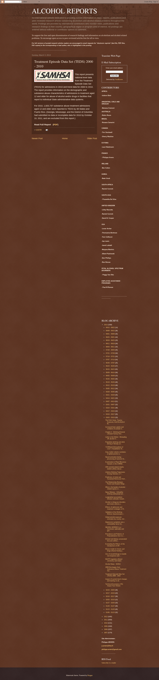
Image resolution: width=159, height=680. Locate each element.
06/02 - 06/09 (110, 375)
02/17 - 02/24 (110, 593)
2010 (106, 623)
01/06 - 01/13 (110, 612)
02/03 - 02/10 (110, 599)
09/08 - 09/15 (110, 331)
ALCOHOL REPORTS (64, 10)
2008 (106, 629)
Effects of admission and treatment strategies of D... (115, 508)
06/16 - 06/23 (110, 369)
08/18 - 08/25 (110, 340)
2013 (106, 325)
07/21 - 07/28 (110, 353)
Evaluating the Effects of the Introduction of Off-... (115, 545)
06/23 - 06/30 (110, 366)
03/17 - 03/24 (110, 411)
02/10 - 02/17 (110, 596)
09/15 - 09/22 (110, 327)
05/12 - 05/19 (110, 385)
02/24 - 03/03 (110, 590)
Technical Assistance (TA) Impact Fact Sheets (114, 585)
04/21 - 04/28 (110, 395)
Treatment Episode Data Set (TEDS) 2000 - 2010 (115, 575)
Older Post (92, 138)
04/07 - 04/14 (110, 401)
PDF (55, 124)
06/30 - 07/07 (110, 363)
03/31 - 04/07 (110, 404)
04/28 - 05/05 (110, 392)
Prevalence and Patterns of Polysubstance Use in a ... (115, 535)
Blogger (89, 675)
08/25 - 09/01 (110, 337)
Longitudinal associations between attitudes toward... (115, 498)
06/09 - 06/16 (110, 372)
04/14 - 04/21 (110, 398)
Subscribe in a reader (109, 663)
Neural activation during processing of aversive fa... (115, 458)
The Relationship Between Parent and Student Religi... (115, 483)
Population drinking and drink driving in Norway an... (115, 443)
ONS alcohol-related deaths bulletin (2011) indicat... (114, 468)
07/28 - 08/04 (110, 350)
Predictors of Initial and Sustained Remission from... (115, 478)
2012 (106, 616)
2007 (106, 633)
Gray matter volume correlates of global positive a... (115, 453)
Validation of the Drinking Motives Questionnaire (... (115, 513)
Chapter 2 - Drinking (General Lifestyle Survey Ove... (115, 433)
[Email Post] (46, 130)
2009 (106, 626)
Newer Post (37, 138)
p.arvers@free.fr (107, 646)
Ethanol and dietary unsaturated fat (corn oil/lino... (116, 540)
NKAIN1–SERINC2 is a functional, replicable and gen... (114, 529)
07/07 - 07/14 (110, 359)
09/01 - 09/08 (110, 334)
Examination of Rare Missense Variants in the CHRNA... (115, 463)
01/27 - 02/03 (110, 603)
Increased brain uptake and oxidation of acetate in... (114, 428)
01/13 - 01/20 (110, 609)
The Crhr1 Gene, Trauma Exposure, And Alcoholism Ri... (115, 422)
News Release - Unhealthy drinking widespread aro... (114, 493)
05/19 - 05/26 (110, 382)
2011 (106, 620)
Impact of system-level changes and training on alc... (116, 580)
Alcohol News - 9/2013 (112, 564)
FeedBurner (119, 79)
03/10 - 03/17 (110, 414)
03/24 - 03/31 (110, 408)
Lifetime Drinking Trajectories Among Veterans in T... (115, 473)
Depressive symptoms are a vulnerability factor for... (114, 523)
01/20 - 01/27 (110, 606)
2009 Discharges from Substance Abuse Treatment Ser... (115, 569)
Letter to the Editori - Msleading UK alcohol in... (116, 438)
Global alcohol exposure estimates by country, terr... (115, 518)
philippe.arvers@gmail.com (112, 649)
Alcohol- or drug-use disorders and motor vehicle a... (115, 503)
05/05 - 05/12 (110, 388)
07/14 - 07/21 (110, 356)
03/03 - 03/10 (110, 417)
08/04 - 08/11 (110, 347)
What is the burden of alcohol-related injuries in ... (115, 488)
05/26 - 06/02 (110, 379)
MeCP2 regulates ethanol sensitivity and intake (113, 560)
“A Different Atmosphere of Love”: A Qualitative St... (114, 448)
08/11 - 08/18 (110, 343)
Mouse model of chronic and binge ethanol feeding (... (114, 550)
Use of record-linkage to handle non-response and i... (115, 555)
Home (65, 138)
